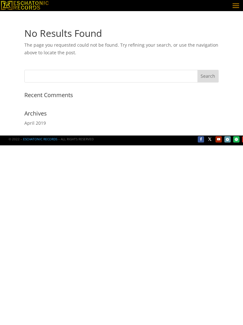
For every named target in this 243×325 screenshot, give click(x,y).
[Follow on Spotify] (236, 139)
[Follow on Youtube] (218, 139)
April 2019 (35, 123)
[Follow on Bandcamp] (227, 139)
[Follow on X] (210, 139)
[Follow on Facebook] (201, 139)
